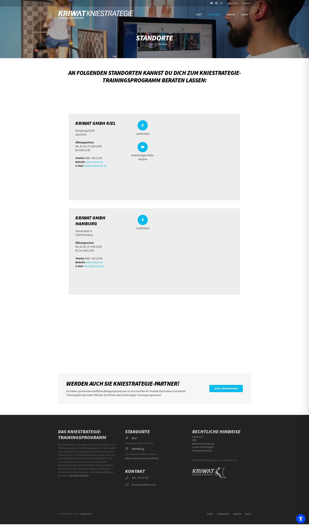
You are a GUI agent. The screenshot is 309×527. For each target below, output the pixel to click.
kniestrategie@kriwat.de (144, 484)
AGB (194, 440)
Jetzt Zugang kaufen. (78, 475)
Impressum (197, 436)
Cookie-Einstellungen (202, 447)
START (210, 514)
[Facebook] (216, 3)
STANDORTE (223, 514)
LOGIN (248, 514)
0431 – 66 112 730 (140, 477)
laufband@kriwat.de (94, 166)
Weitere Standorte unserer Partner (142, 458)
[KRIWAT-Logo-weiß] (209, 472)
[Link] (96, 14)
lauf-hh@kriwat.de (93, 266)
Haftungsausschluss (202, 450)
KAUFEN (237, 514)
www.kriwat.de (94, 162)
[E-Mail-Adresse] (211, 3)
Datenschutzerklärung (203, 443)
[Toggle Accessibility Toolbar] (301, 519)
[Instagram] (221, 3)
